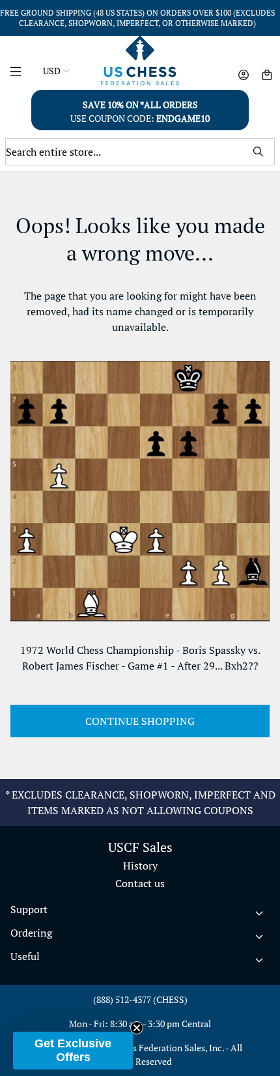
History (140, 865)
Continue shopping (140, 721)
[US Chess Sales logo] (140, 60)
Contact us (140, 883)
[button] (73, 1050)
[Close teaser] (136, 1027)
